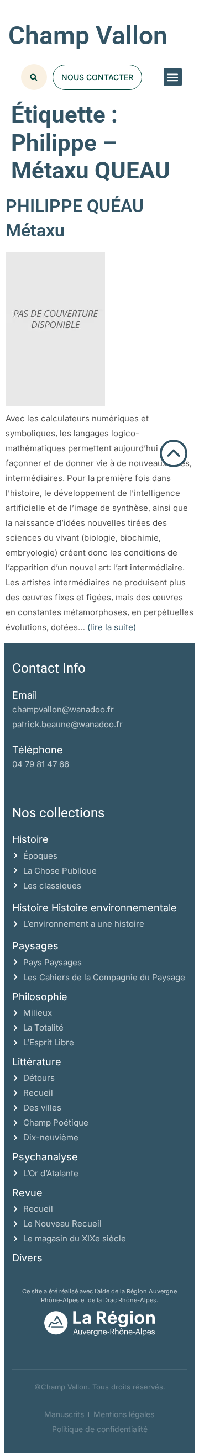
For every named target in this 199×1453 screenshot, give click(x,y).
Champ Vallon (87, 35)
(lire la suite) (111, 627)
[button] (173, 77)
